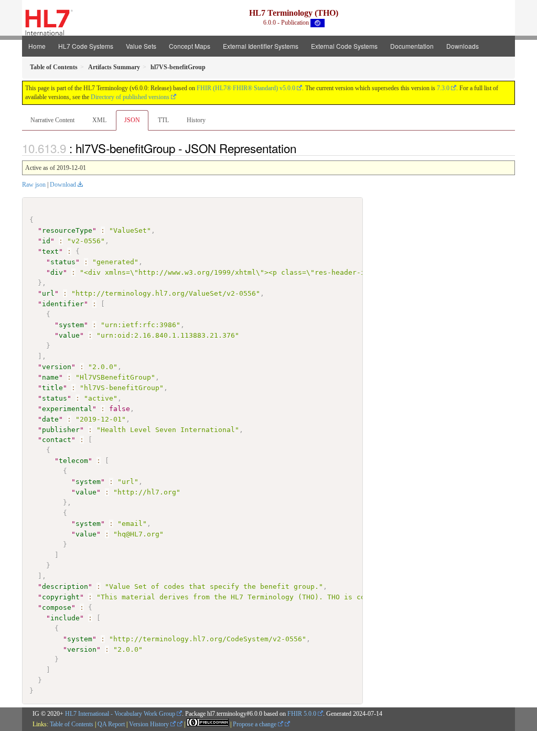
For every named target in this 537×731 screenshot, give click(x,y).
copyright (61, 597)
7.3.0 (443, 88)
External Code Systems (344, 45)
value (69, 335)
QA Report (111, 724)
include (65, 618)
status (63, 262)
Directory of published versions (130, 97)
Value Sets (141, 45)
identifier (63, 304)
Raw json (34, 184)
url (48, 293)
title (52, 388)
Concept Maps (189, 45)
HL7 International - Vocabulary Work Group (120, 713)
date (50, 419)
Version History (149, 724)
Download (63, 184)
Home (37, 45)
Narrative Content (52, 120)
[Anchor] (302, 148)
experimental (67, 409)
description (65, 586)
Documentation (412, 45)
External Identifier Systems (260, 45)
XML (99, 120)
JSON (132, 120)
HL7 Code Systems (85, 45)
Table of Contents (71, 724)
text (50, 251)
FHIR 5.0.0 (301, 713)
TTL (163, 120)
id (46, 241)
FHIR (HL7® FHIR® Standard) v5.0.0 (246, 88)
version (56, 367)
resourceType (67, 230)
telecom (73, 461)
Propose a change (255, 724)
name (50, 377)
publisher (61, 430)
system (71, 325)
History (196, 120)
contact (56, 440)
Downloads (462, 45)
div (56, 272)
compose (56, 607)
